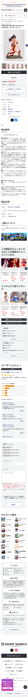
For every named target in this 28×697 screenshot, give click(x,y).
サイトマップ (14, 683)
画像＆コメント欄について (16, 372)
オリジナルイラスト (9, 331)
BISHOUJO (11, 111)
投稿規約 (6, 496)
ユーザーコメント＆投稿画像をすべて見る (11, 369)
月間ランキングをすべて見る (14, 323)
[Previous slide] (1, 45)
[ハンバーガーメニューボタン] (25, 10)
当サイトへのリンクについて (20, 680)
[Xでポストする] (12, 120)
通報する (22, 410)
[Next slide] (27, 45)
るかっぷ (6, 348)
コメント (5, 469)
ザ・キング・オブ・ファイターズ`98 (17, 210)
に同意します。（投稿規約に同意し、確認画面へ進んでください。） (15, 497)
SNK (9, 114)
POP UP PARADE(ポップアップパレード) (14, 351)
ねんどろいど (8, 345)
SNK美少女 (17, 111)
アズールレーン (8, 333)
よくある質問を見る (13, 630)
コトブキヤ (11, 102)
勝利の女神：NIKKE (9, 336)
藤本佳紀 (10, 109)
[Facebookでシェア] (15, 120)
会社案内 (7, 678)
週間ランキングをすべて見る (14, 319)
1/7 (9, 104)
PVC (9, 107)
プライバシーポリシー (20, 678)
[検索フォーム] (22, 10)
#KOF (2, 125)
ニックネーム (6, 461)
